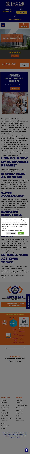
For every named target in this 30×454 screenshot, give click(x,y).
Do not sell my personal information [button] (12, 230)
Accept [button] (21, 233)
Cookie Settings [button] (11, 233)
